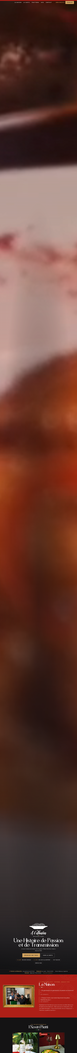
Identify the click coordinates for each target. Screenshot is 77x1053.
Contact (49, 2)
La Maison (18, 2)
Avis (42, 2)
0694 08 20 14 (60, 2)
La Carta (26, 2)
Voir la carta (48, 955)
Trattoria (35, 2)
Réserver (70, 2)
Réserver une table (31, 955)
